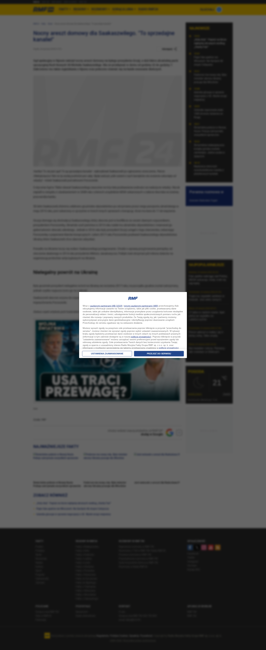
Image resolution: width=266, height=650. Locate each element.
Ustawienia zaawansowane (107, 353)
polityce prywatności (141, 336)
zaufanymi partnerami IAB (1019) (106, 306)
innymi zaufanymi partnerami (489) (141, 306)
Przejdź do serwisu (159, 353)
